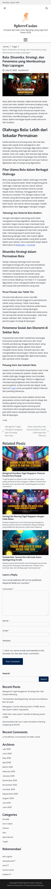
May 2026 (6, 758)
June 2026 (7, 753)
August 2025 (8, 798)
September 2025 (10, 794)
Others (5, 828)
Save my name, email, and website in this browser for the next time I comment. (23, 652)
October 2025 (8, 789)
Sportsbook (7, 837)
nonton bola (8, 870)
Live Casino (7, 823)
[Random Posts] (5, 8)
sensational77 (8, 861)
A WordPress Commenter (14, 737)
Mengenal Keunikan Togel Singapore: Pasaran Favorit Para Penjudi (23, 474)
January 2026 (8, 776)
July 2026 (6, 749)
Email (5, 630)
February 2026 (8, 771)
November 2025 (9, 785)
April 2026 (6, 762)
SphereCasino (25, 26)
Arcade (5, 819)
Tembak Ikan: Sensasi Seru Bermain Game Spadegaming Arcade (21, 558)
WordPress (39, 885)
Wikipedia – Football (25, 245)
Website (6, 640)
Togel (13, 388)
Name (6, 620)
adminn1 (25, 70)
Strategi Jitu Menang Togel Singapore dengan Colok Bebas (23, 517)
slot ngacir (7, 856)
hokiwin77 (6, 874)
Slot (4, 832)
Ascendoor (18, 885)
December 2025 (9, 780)
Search (6, 673)
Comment (8, 589)
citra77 (5, 865)
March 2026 (7, 767)
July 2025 (6, 802)
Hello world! (35, 737)
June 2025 (7, 807)
